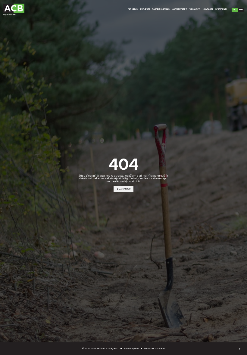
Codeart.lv (160, 348)
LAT (235, 9)
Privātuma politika (131, 348)
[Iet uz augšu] (239, 349)
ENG (241, 9)
